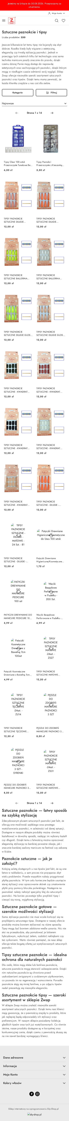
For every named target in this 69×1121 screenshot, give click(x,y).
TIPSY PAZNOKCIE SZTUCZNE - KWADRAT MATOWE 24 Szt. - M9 (48, 390)
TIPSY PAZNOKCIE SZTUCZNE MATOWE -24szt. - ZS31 (47, 786)
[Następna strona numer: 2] (52, 113)
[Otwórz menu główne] (4, 20)
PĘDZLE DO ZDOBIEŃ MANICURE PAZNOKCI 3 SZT (48, 729)
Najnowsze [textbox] (8, 103)
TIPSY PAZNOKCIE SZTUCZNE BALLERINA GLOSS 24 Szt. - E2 (48, 277)
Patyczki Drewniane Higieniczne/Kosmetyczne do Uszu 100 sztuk (49, 560)
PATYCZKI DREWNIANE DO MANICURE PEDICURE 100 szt (18, 616)
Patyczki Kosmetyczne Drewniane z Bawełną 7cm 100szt (17, 673)
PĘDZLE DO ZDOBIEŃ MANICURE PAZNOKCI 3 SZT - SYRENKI (16, 786)
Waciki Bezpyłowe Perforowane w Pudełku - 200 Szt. (48, 616)
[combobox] (34, 103)
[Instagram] (37, 1094)
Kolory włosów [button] (12, 1083)
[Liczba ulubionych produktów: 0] (63, 20)
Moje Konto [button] (10, 1074)
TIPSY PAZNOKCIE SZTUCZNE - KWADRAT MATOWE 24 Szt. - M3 (16, 503)
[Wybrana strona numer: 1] (34, 113)
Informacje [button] (10, 1066)
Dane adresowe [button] (13, 1058)
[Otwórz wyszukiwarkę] (56, 20)
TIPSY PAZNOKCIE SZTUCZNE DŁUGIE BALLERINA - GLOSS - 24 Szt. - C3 (48, 220)
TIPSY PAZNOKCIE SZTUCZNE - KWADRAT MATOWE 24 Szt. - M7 (16, 446)
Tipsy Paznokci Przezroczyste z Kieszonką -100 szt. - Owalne (49, 163)
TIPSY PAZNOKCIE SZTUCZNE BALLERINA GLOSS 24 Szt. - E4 (15, 277)
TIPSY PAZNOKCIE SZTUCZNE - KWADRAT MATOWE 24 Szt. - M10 (16, 390)
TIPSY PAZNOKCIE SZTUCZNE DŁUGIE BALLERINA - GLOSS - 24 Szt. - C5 (16, 220)
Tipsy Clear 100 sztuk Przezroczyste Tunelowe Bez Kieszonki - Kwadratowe (17, 163)
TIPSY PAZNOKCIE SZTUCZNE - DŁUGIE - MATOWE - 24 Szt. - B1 (15, 560)
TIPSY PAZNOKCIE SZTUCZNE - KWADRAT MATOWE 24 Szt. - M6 (48, 446)
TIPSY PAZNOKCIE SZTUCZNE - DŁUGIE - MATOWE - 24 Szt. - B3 (47, 503)
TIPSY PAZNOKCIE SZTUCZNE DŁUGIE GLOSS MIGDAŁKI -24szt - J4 (50, 333)
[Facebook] (31, 1094)
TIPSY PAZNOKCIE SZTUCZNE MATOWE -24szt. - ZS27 (47, 673)
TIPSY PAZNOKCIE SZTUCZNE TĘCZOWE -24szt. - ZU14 (15, 729)
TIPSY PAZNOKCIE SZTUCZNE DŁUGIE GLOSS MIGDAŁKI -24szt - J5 (18, 333)
